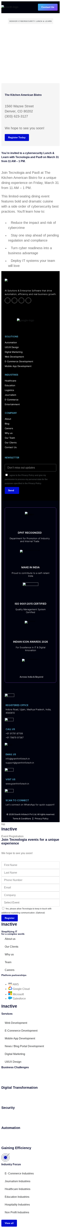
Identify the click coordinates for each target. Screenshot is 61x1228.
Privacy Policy (41, 818)
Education (10, 385)
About (8, 419)
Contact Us (11, 447)
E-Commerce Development (19, 361)
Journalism (10, 395)
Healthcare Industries (17, 1189)
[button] (59, 7)
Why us (9, 433)
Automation (11, 342)
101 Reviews (13, 328)
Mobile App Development (18, 366)
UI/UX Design (12, 347)
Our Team (10, 437)
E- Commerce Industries (19, 1173)
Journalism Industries (17, 1181)
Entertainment (12, 404)
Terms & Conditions (22, 818)
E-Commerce (11, 399)
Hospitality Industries (17, 1204)
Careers (9, 428)
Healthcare (10, 380)
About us (10, 938)
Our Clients (11, 442)
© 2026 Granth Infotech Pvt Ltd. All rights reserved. (30, 814)
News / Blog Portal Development (24, 1046)
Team (8, 962)
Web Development (14, 356)
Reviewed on (13, 308)
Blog (7, 423)
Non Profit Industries (17, 1212)
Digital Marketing (14, 352)
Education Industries (17, 1196)
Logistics (9, 390)
